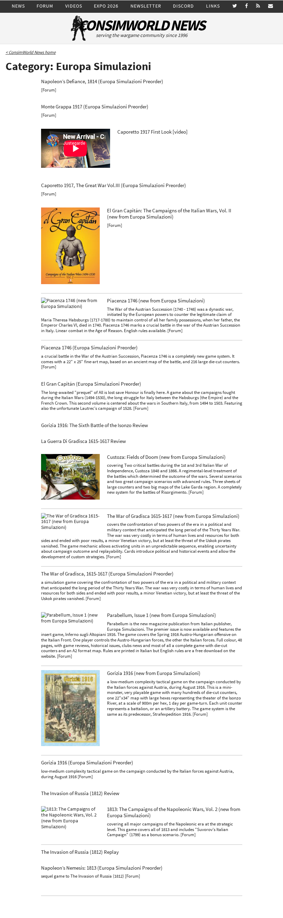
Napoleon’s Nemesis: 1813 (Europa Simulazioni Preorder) (102, 868)
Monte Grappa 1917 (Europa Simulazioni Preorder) (94, 107)
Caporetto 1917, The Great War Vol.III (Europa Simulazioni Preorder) (113, 185)
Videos (73, 6)
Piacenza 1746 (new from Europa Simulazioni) (156, 301)
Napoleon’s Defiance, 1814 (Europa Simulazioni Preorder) (102, 81)
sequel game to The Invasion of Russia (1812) (82, 876)
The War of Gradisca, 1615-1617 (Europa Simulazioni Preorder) (107, 574)
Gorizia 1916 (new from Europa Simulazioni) (154, 673)
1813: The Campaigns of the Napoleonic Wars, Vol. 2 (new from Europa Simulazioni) (173, 812)
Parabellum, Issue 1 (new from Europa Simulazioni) (161, 615)
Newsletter (145, 6)
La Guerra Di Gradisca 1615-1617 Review (83, 441)
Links (213, 6)
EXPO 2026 (106, 6)
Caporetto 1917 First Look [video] (152, 132)
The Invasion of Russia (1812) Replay (80, 852)
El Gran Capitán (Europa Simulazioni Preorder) (91, 384)
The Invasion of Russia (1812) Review (80, 793)
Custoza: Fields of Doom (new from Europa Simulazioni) (166, 457)
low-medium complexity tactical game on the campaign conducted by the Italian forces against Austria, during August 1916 (137, 774)
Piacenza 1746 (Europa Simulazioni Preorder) (89, 348)
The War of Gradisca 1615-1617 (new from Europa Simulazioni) (173, 516)
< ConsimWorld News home (31, 52)
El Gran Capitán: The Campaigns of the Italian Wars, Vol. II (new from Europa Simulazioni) (169, 213)
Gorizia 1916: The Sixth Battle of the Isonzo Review (94, 425)
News (18, 6)
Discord (183, 6)
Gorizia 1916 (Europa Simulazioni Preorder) (87, 763)
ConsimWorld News (141, 25)
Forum (45, 6)
